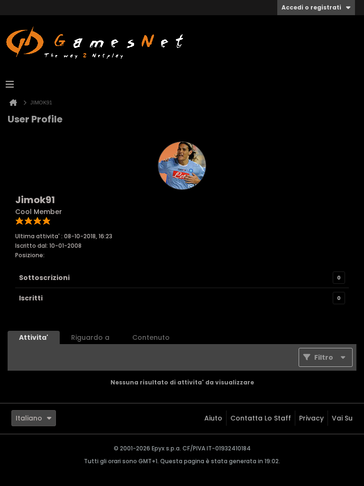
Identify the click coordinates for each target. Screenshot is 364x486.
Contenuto (151, 337)
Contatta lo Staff (260, 418)
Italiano (29, 418)
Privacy (311, 418)
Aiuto (213, 418)
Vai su (342, 418)
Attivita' (33, 337)
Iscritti (31, 298)
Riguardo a (90, 337)
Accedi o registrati (311, 7)
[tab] (34, 337)
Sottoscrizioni (44, 277)
